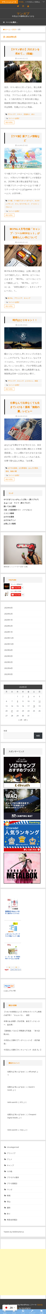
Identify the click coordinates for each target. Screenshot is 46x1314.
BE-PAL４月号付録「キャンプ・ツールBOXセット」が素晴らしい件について (25, 233)
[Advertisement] (23, 1272)
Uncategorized (13, 1147)
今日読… (22, 2)
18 (34, 706)
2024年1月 (8, 632)
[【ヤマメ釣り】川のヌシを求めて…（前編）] (23, 72)
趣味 (8, 1207)
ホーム (7, 29)
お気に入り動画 (10, 523)
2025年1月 (8, 620)
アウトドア (12, 114)
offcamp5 (32, 1071)
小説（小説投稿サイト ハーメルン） (18, 510)
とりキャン (29, 381)
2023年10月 (9, 644)
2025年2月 (8, 614)
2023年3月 (8, 656)
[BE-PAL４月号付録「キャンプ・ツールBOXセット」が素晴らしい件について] (23, 255)
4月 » (26, 720)
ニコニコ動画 (9, 513)
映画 (8, 1195)
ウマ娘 (10, 201)
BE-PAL (10, 298)
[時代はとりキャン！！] (23, 338)
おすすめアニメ (10, 520)
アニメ (9, 1159)
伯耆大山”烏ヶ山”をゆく (16, 1071)
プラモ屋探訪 (12, 1183)
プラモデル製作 (13, 1177)
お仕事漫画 (23, 468)
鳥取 (36, 381)
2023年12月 (9, 638)
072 (21, 1102)
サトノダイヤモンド (22, 204)
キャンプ (27, 298)
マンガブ (23, 13)
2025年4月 (8, 608)
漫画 (7, 471)
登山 (8, 1201)
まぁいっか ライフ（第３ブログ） (17, 503)
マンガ (9, 1189)
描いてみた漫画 (10, 506)
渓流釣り (27, 114)
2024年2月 (8, 626)
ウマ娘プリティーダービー (23, 201)
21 (12, 711)
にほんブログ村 (10, 991)
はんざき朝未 (33, 468)
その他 (9, 1171)
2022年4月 (8, 668)
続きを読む (9, 122)
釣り (33, 114)
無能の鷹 (13, 471)
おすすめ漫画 (12, 468)
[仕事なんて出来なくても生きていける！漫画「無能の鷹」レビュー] (23, 429)
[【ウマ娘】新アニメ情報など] (23, 158)
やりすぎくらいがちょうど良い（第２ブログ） (22, 499)
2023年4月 (8, 650)
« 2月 (20, 720)
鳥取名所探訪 (12, 1220)
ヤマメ (19, 114)
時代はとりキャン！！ (25, 320)
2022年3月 (8, 674)
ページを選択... (12, 22)
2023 (14, 29)
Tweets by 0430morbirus (14, 1232)
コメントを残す (14, 118)
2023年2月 (8, 662)
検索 (5, 731)
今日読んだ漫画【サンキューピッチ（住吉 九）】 (23, 1049)
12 (39, 701)
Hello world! (12, 1102)
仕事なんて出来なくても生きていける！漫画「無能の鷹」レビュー (25, 407)
